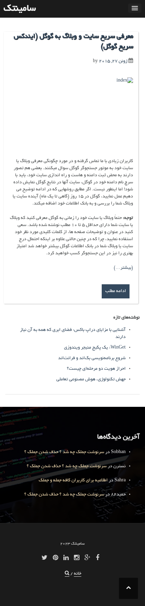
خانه (77, 573)
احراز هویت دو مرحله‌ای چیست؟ (96, 369)
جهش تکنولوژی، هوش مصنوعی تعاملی (91, 379)
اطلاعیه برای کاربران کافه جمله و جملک (73, 480)
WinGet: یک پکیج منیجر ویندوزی (95, 347)
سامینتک (20, 9)
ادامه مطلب (115, 291)
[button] (67, 574)
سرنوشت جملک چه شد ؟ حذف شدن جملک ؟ (64, 452)
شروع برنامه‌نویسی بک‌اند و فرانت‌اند (92, 358)
